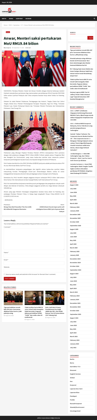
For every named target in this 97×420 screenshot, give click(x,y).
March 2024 (73, 292)
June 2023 (73, 325)
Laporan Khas (74, 392)
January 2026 (74, 211)
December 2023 (75, 303)
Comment (7, 227)
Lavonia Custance (76, 164)
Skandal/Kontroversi (77, 407)
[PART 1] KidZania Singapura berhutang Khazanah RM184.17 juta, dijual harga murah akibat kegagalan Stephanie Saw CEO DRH (81, 115)
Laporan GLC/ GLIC (76, 389)
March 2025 (73, 248)
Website (6, 267)
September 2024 (75, 270)
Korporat (19, 18)
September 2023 (75, 314)
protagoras (8, 47)
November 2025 (75, 218)
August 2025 (74, 229)
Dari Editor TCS (75, 367)
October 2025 (74, 222)
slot (71, 111)
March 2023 (73, 336)
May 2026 (73, 196)
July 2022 (73, 347)
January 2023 (74, 344)
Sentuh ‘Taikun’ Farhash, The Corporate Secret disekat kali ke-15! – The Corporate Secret (81, 136)
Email (6, 260)
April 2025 (73, 244)
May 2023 (73, 329)
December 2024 (75, 259)
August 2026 (74, 185)
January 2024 (74, 299)
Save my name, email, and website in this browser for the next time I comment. (31, 274)
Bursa (11, 18)
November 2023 (75, 307)
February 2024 (74, 296)
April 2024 (73, 288)
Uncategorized (75, 411)
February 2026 (74, 207)
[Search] (94, 18)
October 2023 (74, 310)
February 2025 (74, 251)
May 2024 (73, 285)
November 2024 (75, 262)
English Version (75, 374)
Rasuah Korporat (76, 403)
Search (72, 32)
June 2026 (73, 192)
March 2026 (73, 203)
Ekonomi (28, 18)
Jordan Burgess (75, 154)
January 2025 (74, 255)
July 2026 (73, 189)
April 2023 (73, 333)
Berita (4, 18)
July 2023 (73, 322)
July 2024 (73, 277)
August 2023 (74, 318)
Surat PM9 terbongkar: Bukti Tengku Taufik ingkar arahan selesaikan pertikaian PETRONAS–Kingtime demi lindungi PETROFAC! (81, 168)
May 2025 (73, 240)
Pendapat (73, 396)
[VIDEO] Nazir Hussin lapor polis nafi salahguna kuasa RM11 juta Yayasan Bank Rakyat (50, 208)
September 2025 (75, 225)
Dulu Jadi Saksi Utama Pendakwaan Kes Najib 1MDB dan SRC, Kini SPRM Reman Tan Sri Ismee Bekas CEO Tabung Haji (54, 298)
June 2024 (73, 281)
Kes (13, 301)
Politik (72, 400)
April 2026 (73, 200)
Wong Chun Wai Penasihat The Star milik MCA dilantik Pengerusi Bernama (17, 207)
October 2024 (74, 266)
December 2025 (75, 214)
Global (72, 378)
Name (6, 252)
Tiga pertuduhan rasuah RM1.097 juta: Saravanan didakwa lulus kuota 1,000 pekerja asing (13, 298)
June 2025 (73, 237)
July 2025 (73, 233)
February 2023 (74, 340)
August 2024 (74, 274)
